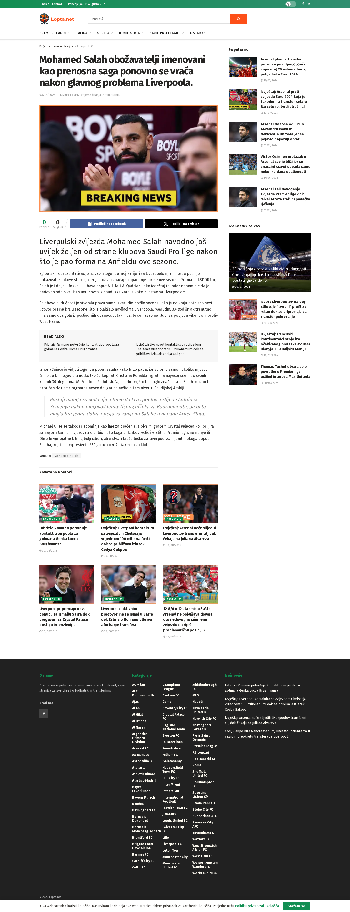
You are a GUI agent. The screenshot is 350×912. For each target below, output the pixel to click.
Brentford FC (142, 838)
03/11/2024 (270, 210)
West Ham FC (202, 856)
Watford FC (201, 839)
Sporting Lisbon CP (200, 795)
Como (166, 702)
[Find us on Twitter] (309, 4)
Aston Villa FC (142, 761)
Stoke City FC (202, 810)
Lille (165, 838)
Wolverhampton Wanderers (205, 865)
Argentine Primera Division (140, 738)
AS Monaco (140, 755)
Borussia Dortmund (140, 819)
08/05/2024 (270, 383)
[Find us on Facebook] (303, 4)
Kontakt (57, 4)
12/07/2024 (270, 355)
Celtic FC (138, 867)
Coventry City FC (174, 708)
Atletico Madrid (144, 781)
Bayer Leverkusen (141, 789)
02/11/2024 (270, 145)
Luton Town (171, 850)
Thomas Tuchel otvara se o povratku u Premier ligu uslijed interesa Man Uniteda (285, 372)
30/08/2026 (49, 550)
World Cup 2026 (204, 873)
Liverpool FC (85, 46)
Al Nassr (138, 727)
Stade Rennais (203, 803)
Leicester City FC (173, 829)
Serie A (103, 33)
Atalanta (138, 768)
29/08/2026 (173, 636)
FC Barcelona (172, 742)
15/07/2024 (270, 80)
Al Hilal (137, 715)
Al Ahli (136, 708)
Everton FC (170, 736)
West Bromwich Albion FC (204, 848)
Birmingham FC (143, 810)
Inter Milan (170, 791)
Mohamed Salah (66, 456)
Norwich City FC (204, 719)
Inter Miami (171, 785)
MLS (195, 695)
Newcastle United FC (200, 710)
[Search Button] (238, 19)
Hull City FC (170, 778)
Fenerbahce (171, 748)
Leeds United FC (174, 821)
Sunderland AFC (204, 816)
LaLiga (81, 33)
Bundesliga (129, 33)
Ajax (135, 702)
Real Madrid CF (203, 759)
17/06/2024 (270, 177)
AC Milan (138, 685)
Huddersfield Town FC (172, 770)
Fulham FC (170, 755)
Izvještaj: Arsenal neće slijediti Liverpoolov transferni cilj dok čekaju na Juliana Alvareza (189, 533)
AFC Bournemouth (143, 693)
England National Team (173, 727)
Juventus (169, 814)
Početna (44, 46)
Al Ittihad (139, 721)
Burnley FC (140, 855)
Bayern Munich (143, 797)
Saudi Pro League (165, 33)
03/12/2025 (47, 95)
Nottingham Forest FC (201, 727)
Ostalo (196, 33)
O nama (44, 4)
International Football (172, 799)
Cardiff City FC (143, 861)
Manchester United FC (171, 865)
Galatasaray (172, 761)
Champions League (171, 687)
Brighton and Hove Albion (142, 846)
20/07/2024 (242, 286)
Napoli (197, 702)
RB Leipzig (200, 752)
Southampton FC (203, 784)
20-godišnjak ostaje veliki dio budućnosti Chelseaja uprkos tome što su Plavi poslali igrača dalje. (269, 274)
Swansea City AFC (202, 824)
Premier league (53, 33)
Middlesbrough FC (204, 687)
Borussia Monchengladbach (146, 829)
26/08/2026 (270, 323)
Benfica (138, 804)
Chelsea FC (112, 519)
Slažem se (296, 906)
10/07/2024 (270, 112)
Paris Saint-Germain (201, 738)
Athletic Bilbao (143, 774)
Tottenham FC (203, 833)
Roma (196, 765)
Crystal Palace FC (173, 717)
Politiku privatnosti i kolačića (257, 906)
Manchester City (175, 857)
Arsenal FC (174, 519)
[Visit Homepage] (57, 19)
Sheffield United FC (199, 774)
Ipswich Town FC (174, 808)
